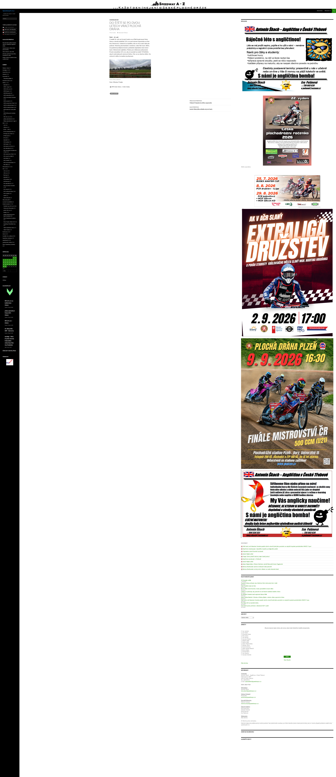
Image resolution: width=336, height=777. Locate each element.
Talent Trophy (7, 229)
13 (9, 262)
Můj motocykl (6, 199)
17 (3, 264)
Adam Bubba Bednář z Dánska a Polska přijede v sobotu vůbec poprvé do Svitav (262, 597)
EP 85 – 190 (6, 129)
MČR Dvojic (6, 91)
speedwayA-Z (6, 240)
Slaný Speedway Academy (10, 218)
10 (3, 262)
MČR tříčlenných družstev (9, 113)
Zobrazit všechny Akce (9, 350)
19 (7, 264)
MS (3, 168)
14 (11, 262)
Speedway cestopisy (7, 238)
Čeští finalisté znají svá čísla (248, 586)
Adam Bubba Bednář (248, 648)
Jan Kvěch (245, 632)
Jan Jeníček (246, 631)
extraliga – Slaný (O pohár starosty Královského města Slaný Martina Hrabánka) (9, 341)
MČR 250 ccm (7, 89)
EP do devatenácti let (8, 131)
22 (13, 264)
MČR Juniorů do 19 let (9, 103)
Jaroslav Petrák (247, 639)
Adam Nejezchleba (248, 643)
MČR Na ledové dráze (8, 107)
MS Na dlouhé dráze (8, 191)
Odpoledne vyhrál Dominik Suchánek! (253, 551)
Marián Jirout (246, 645)
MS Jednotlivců (7, 183)
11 (5, 262)
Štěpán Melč (246, 640)
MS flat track (6, 181)
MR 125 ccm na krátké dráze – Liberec (9, 303)
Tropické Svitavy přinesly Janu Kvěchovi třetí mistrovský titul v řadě (259, 583)
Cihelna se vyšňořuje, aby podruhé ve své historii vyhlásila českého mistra (260, 591)
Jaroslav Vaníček (247, 655)
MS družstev (6, 179)
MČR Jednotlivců (7, 95)
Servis (4, 233)
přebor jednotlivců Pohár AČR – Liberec (10, 313)
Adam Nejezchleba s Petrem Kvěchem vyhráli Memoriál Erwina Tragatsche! (263, 564)
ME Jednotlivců (7, 148)
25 (5, 266)
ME (3, 123)
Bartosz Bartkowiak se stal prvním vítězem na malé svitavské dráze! (261, 569)
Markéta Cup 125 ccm (9, 206)
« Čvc (4, 270)
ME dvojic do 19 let (8, 146)
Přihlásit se (328, 10)
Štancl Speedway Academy (9, 244)
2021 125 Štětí (114, 93)
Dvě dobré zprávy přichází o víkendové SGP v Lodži (255, 606)
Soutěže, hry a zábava (8, 236)
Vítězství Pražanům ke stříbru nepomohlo (201, 102)
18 (5, 264)
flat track (6, 175)
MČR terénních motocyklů (10, 109)
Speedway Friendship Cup (9, 223)
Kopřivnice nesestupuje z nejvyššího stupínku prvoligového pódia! (260, 549)
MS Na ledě (6, 193)
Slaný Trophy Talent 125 (9, 221)
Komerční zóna (6, 80)
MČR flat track (7, 93)
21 (11, 264)
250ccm (5, 127)
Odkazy (4, 280)
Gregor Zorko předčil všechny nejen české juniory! (256, 556)
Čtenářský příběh (7, 78)
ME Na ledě (6, 160)
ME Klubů (6, 158)
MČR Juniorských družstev (10, 97)
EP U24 (5, 137)
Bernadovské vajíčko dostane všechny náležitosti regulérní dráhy (9, 44)
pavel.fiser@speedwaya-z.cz (248, 697)
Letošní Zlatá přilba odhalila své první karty (201, 108)
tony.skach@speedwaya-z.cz (248, 691)
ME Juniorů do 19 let (8, 154)
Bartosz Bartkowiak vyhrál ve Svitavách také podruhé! (257, 566)
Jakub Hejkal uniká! (248, 554)
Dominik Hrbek (247, 634)
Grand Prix (5, 72)
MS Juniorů (6, 189)
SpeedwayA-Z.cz (8, 11)
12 (7, 262)
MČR (4, 82)
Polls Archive (244, 663)
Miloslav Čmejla (123, 32)
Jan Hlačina (246, 653)
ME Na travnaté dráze (8, 162)
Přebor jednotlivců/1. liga (9, 121)
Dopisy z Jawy (6, 68)
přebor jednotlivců (8, 118)
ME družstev (6, 142)
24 (3, 266)
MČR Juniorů (7, 101)
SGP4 (5, 195)
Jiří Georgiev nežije (246, 580)
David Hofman (247, 647)
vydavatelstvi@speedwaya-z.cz (253, 681)
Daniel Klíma (246, 651)
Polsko (5, 212)
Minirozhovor (6, 166)
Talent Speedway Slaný (9, 227)
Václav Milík (245, 642)
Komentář (5, 76)
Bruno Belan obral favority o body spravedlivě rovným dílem (257, 588)
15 (13, 262)
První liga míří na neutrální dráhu (249, 603)
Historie (4, 74)
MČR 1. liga (6, 86)
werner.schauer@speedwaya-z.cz (250, 703)
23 (15, 264)
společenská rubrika (7, 242)
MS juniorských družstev (9, 185)
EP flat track (6, 135)
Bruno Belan (246, 650)
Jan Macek (245, 637)
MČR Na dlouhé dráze (9, 105)
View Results (287, 660)
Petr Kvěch (245, 636)
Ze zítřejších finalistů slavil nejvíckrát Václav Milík (254, 594)
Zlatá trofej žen (7, 197)
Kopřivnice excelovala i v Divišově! (252, 559)
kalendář (5, 84)
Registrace (320, 10)
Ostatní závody (114, 19)
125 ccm (6, 170)
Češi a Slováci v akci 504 (8, 51)
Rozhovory (5, 231)
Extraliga (5, 70)
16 (15, 262)
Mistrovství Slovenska (8, 208)
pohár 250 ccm (7, 210)
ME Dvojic (6, 144)
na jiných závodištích (7, 201)
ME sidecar (6, 164)
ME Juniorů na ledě (8, 156)
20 (9, 264)
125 (4, 125)
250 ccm (6, 173)
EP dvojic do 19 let (8, 133)
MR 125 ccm (6, 116)
